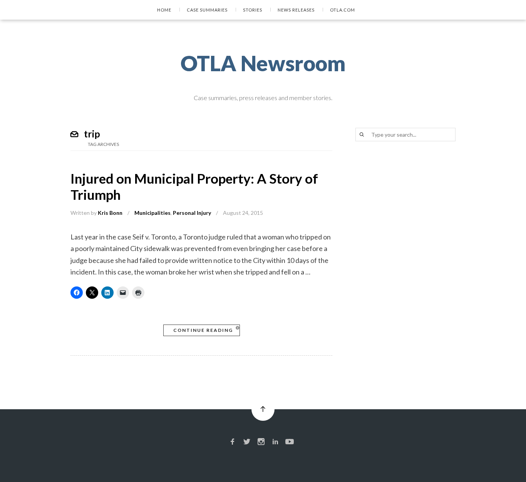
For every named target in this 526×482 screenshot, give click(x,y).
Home (164, 9)
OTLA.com (342, 9)
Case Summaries (207, 9)
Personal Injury (192, 212)
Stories (252, 9)
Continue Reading (203, 330)
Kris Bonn (110, 212)
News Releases (296, 9)
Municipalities (152, 212)
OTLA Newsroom (263, 63)
